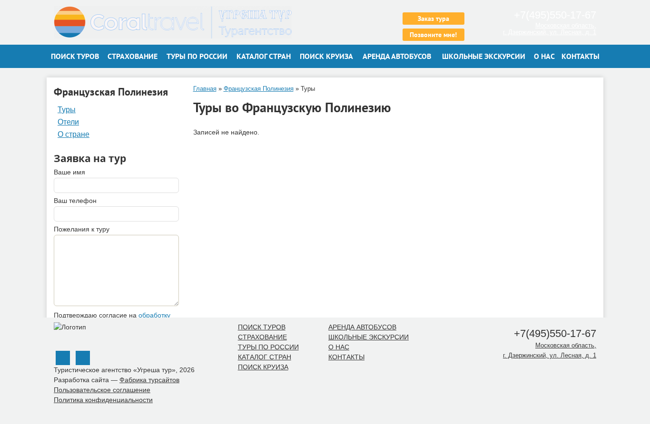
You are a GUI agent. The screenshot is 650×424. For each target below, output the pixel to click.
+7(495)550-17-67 (553, 15)
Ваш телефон (75, 200)
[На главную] (186, 22)
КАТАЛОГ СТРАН (263, 56)
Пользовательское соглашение (102, 390)
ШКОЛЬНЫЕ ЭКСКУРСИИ (483, 56)
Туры (67, 110)
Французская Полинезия (259, 88)
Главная (205, 88)
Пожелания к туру (81, 229)
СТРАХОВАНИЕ (133, 56)
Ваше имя (69, 172)
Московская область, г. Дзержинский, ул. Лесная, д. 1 (549, 29)
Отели (68, 122)
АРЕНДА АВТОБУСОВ (397, 56)
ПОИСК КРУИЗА (326, 56)
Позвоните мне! (433, 34)
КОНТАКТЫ (580, 56)
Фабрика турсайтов (149, 380)
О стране (73, 134)
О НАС (544, 56)
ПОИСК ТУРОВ (75, 56)
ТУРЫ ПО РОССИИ (197, 56)
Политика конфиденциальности (103, 400)
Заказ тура (433, 18)
